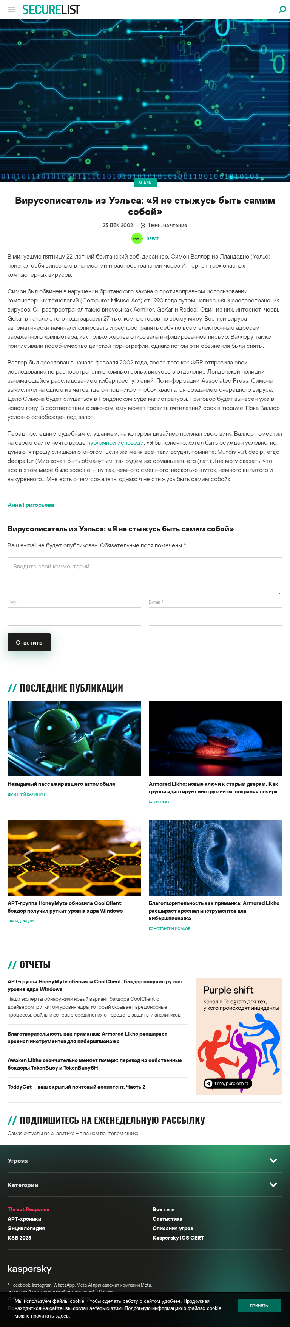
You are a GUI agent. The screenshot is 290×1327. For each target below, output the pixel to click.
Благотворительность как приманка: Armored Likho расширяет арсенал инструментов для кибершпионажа (214, 910)
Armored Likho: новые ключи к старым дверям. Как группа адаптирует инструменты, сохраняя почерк (213, 787)
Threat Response (28, 1209)
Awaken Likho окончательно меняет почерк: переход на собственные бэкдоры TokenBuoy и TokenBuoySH (95, 1064)
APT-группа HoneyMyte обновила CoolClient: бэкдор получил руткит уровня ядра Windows (65, 907)
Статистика (168, 1218)
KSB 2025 (19, 1237)
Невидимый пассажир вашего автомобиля (61, 783)
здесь (62, 1316)
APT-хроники (24, 1218)
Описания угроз (173, 1228)
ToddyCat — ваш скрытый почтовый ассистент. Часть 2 (76, 1086)
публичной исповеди (115, 442)
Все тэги (163, 1209)
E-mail (156, 602)
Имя (13, 602)
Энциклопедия (26, 1228)
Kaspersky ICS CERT (178, 1237)
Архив (145, 182)
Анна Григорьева (31, 504)
